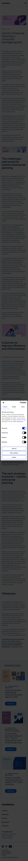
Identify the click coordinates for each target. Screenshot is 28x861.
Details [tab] (14, 406)
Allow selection (14, 453)
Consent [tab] (5, 406)
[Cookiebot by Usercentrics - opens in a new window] (20, 403)
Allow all (14, 448)
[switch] (24, 433)
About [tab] (23, 406)
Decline (14, 457)
